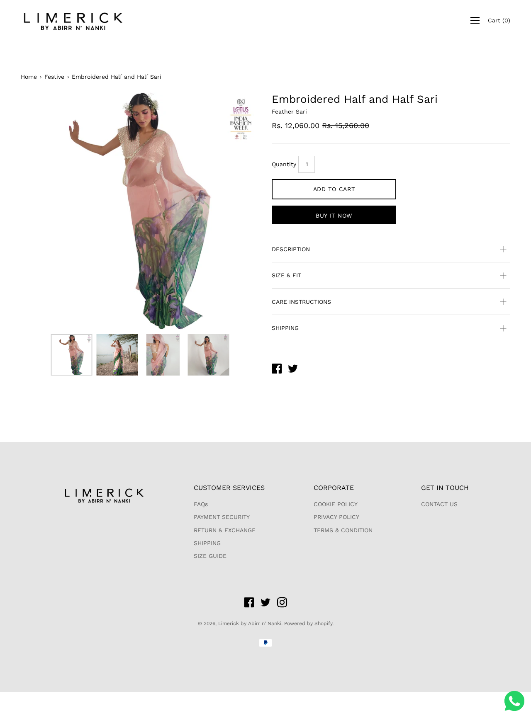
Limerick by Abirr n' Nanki (249, 623)
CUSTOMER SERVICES (229, 488)
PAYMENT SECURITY (222, 517)
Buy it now (334, 215)
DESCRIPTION (291, 249)
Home (29, 76)
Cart (499, 20)
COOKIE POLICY (336, 504)
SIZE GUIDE (210, 556)
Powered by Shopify (308, 623)
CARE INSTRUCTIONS (301, 301)
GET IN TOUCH (445, 488)
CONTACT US (439, 504)
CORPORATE (334, 488)
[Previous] (41, 211)
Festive (54, 76)
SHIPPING (285, 328)
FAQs (201, 504)
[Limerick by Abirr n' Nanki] (277, 370)
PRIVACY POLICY (336, 517)
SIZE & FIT (286, 275)
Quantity (284, 164)
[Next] (238, 211)
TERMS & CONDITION (343, 530)
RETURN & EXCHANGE (225, 530)
